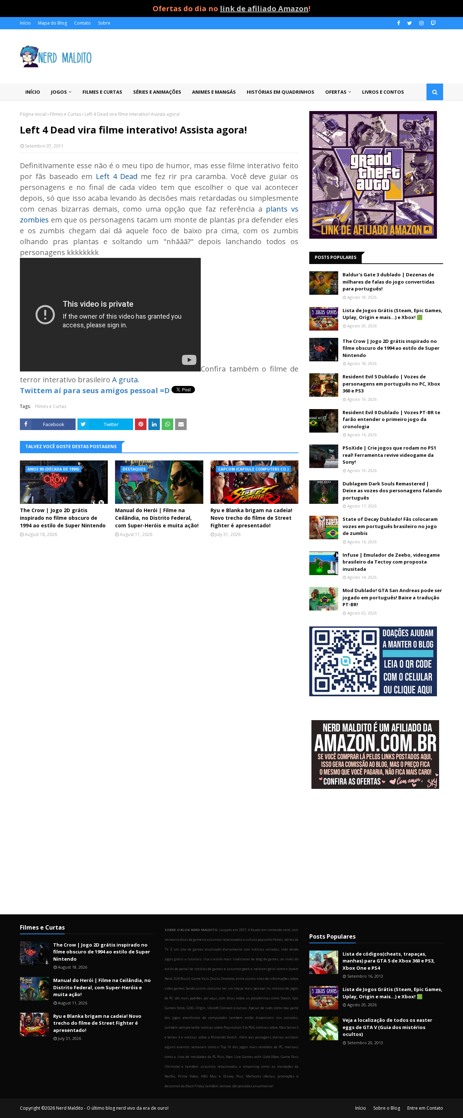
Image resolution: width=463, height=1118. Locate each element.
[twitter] (409, 23)
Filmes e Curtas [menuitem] (102, 92)
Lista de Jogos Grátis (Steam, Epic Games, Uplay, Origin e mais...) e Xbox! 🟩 (392, 314)
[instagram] (421, 23)
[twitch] (432, 23)
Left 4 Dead (116, 176)
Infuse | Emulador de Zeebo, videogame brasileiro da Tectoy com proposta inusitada (391, 562)
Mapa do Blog (52, 23)
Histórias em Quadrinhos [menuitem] (280, 92)
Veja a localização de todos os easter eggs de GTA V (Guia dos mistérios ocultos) (387, 1027)
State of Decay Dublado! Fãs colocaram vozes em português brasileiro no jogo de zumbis (390, 526)
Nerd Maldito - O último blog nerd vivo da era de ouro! (112, 1108)
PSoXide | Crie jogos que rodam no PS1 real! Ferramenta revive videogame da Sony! (389, 455)
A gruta (125, 379)
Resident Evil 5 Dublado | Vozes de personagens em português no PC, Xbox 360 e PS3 (391, 383)
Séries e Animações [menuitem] (157, 92)
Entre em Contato (425, 1108)
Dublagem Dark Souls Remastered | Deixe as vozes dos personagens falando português (392, 490)
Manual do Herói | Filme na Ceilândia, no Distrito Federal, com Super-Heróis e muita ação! (157, 518)
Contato (82, 23)
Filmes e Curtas (65, 114)
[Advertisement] (376, 852)
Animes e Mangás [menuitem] (214, 92)
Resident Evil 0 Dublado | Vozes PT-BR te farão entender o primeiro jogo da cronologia (391, 419)
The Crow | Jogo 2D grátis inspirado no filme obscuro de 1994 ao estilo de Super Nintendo (63, 518)
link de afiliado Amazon (264, 8)
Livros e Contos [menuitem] (383, 92)
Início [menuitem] (32, 92)
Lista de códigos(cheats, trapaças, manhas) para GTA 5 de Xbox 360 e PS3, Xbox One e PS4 (389, 961)
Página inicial (33, 114)
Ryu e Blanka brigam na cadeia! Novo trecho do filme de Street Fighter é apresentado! (251, 518)
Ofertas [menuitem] (336, 92)
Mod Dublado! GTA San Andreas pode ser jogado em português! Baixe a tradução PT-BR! (392, 597)
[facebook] (398, 23)
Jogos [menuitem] (59, 92)
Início (25, 23)
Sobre (104, 23)
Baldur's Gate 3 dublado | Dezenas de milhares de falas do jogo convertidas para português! (388, 281)
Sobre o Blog (386, 1108)
